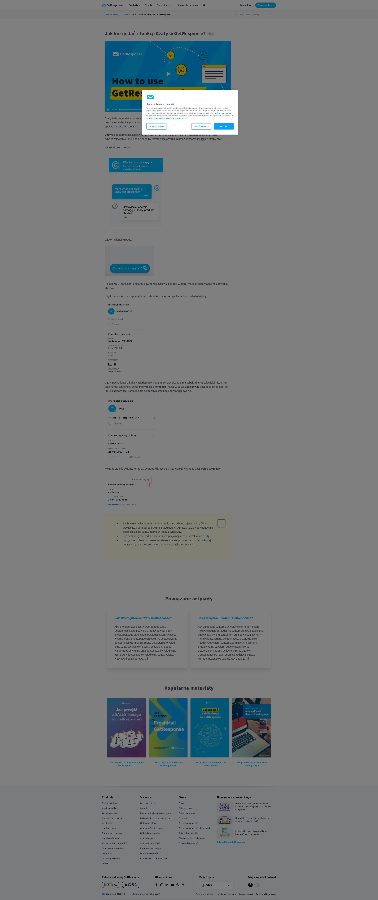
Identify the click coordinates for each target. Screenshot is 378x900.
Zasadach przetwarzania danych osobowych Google (166, 118)
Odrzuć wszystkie (201, 126)
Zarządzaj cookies (156, 126)
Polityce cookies (221, 116)
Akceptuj (224, 126)
